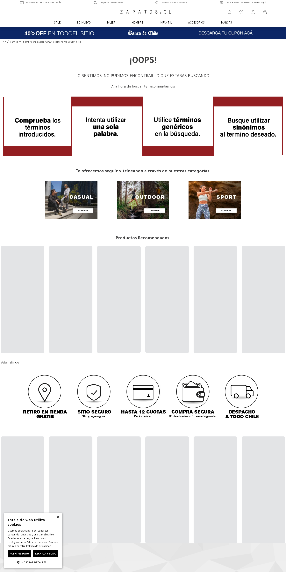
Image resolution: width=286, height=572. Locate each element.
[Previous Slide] (4, 268)
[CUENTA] (253, 12)
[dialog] (33, 540)
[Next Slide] (281, 268)
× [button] (57, 517)
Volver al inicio (10, 300)
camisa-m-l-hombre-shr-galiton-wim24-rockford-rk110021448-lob (45, 42)
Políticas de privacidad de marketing (155, 483)
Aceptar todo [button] (19, 553)
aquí (157, 563)
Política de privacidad (39, 546)
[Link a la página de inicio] (3, 41)
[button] (33, 562)
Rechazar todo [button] (45, 553)
